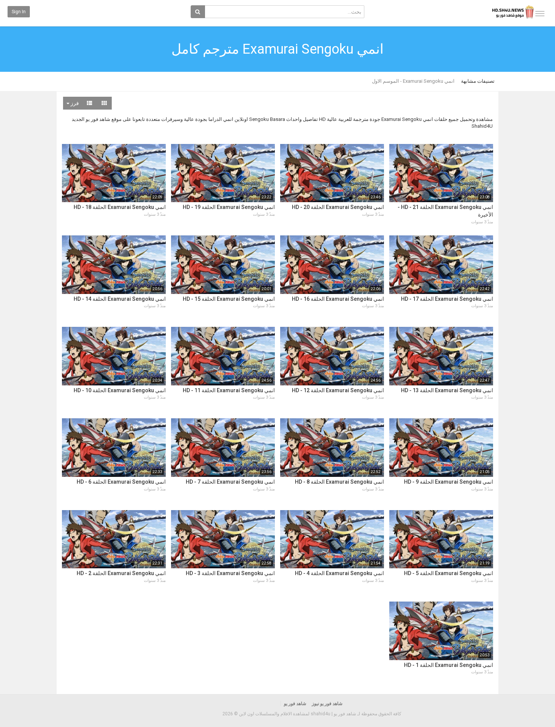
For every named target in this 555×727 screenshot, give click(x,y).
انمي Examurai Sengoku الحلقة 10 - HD (120, 390)
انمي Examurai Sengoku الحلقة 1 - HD (448, 665)
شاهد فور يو (295, 703)
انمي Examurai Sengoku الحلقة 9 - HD (448, 482)
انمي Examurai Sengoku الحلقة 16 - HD (338, 299)
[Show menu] (540, 14)
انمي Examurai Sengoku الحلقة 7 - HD (230, 482)
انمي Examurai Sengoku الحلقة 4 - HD (339, 573)
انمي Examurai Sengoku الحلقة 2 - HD (121, 573)
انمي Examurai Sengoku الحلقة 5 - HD (448, 573)
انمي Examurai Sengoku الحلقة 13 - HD (447, 390)
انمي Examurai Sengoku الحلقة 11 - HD (229, 390)
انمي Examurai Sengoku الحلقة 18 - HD (120, 207)
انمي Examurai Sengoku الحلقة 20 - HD (338, 207)
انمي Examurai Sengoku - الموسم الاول (413, 81)
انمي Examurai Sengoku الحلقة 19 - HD (229, 207)
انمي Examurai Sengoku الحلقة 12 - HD (338, 390)
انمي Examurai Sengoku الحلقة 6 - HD (121, 482)
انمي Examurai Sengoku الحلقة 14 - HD (120, 299)
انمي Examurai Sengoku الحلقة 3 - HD (230, 573)
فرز (74, 103)
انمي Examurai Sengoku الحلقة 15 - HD (229, 299)
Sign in (19, 11)
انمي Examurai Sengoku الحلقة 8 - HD (339, 482)
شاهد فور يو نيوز (327, 703)
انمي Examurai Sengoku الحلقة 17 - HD (447, 299)
